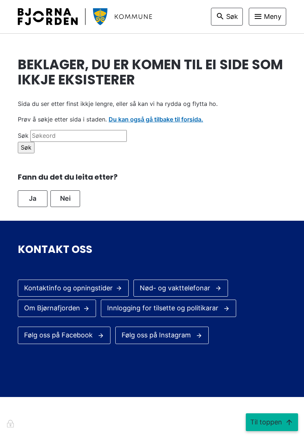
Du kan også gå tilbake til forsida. (156, 119)
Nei (65, 198)
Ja (32, 198)
